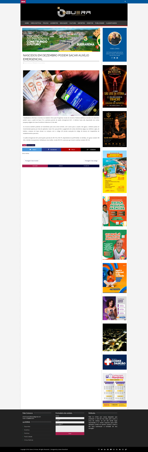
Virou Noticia (28, 440)
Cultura (73, 23)
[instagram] (123, 449)
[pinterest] (108, 449)
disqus (61, 166)
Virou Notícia (36, 23)
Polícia (45, 23)
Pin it (73, 149)
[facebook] (99, 449)
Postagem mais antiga (91, 161)
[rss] (117, 449)
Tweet (34, 149)
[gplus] (105, 449)
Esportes (81, 23)
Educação (63, 23)
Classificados (111, 23)
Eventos (90, 23)
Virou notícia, (41, 63)
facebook (86, 166)
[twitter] (102, 449)
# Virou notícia (30, 145)
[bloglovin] (111, 449)
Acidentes (54, 23)
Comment (93, 149)
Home (27, 23)
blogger (35, 166)
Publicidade (99, 23)
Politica (26, 433)
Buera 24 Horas (34, 449)
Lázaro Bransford (63, 449)
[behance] (120, 449)
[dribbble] (114, 449)
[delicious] (126, 449)
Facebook (53, 149)
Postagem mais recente (31, 161)
